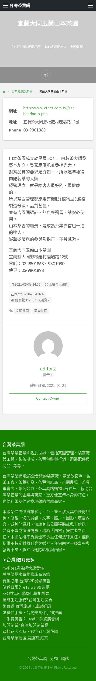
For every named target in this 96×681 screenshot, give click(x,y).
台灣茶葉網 (19, 5)
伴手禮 (48, 612)
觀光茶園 (40, 311)
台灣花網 (50, 631)
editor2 (48, 368)
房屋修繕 (10, 574)
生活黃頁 (44, 599)
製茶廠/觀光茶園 (28, 47)
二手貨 (41, 618)
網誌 (65, 658)
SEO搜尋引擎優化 (18, 593)
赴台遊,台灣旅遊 (17, 606)
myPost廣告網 (15, 568)
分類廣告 (43, 580)
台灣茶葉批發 (14, 637)
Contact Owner (48, 398)
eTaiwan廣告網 (36, 587)
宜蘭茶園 (22, 311)
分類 (54, 658)
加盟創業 (37, 625)
